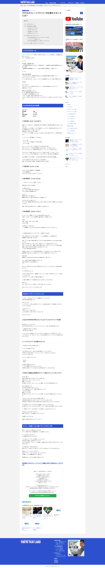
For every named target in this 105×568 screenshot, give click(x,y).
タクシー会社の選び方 (71, 130)
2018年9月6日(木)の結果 (31, 26)
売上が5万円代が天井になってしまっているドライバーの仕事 (38, 37)
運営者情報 (56, 562)
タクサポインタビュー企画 (71, 109)
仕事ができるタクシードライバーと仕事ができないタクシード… (47, 516)
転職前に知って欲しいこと (72, 133)
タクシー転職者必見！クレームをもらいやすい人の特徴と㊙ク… (26, 516)
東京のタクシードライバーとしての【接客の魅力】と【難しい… (37, 516)
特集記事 (77, 2)
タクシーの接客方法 (25, 10)
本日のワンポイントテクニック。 (32, 35)
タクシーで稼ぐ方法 (70, 118)
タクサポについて (71, 2)
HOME (47, 2)
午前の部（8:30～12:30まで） (33, 28)
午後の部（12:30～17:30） (32, 29)
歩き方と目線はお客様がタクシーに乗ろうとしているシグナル (38, 40)
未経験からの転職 (53, 2)
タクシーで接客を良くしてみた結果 (75, 96)
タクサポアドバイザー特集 (71, 111)
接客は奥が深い (56, 514)
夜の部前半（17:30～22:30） (33, 31)
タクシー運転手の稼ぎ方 (62, 2)
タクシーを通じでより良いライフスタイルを (35, 43)
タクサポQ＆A (69, 106)
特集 (66, 166)
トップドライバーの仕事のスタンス (34, 39)
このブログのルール (30, 24)
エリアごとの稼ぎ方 (70, 116)
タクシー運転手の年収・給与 (72, 128)
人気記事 (68, 104)
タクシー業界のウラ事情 (71, 123)
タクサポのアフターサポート (61, 556)
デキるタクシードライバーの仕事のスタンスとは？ (75, 92)
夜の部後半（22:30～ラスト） (33, 33)
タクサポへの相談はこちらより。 (42, 495)
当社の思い (82, 2)
